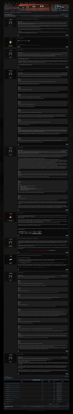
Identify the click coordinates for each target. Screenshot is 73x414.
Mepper (43, 399)
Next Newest (66, 376)
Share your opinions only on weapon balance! (15, 397)
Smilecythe (60, 385)
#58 (67, 255)
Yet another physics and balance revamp (14, 389)
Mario (11, 213)
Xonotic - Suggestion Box (19, 12)
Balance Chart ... (11, 401)
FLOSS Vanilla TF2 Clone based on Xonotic (15, 391)
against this (29, 290)
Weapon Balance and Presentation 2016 (14, 387)
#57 (67, 238)
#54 (67, 70)
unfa (42, 395)
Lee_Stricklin (42, 389)
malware (42, 140)
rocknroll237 (42, 397)
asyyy (42, 393)
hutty (42, 387)
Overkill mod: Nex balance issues (13, 395)
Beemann (11, 70)
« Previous (8, 14)
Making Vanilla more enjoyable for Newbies (15, 385)
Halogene (42, 385)
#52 (67, 38)
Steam (18, 44)
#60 (67, 354)
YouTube (22, 44)
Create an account (65, 10)
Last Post (58, 383)
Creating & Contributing (12, 12)
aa (59, 387)
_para (42, 383)
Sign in (60, 10)
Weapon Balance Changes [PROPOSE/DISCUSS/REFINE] (12, 383)
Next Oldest (6, 376)
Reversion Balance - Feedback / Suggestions (15, 393)
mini (11, 50)
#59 (67, 272)
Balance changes (12, 399)
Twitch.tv (20, 44)
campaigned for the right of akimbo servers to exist (53, 151)
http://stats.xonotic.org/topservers (59, 262)
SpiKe (11, 256)
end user (11, 239)
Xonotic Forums (7, 12)
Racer (42, 391)
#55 (67, 147)
